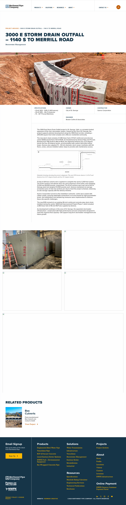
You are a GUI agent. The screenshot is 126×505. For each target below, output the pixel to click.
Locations (100, 465)
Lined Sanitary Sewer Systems (49, 457)
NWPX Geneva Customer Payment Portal (106, 488)
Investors (100, 474)
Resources (60, 8)
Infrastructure (72, 451)
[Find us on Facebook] (108, 496)
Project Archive (12, 28)
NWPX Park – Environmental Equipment (48, 461)
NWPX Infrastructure (104, 477)
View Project (30, 424)
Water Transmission (74, 448)
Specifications (72, 477)
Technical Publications (75, 486)
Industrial (70, 466)
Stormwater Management (77, 457)
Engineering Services (75, 483)
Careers (99, 471)
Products (37, 8)
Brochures (71, 489)
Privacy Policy (12, 497)
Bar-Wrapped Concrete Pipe (48, 465)
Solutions (48, 8)
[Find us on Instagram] (104, 496)
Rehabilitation (72, 463)
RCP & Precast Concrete (46, 454)
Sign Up (12, 456)
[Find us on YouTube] (112, 496)
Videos (99, 468)
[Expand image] (32, 249)
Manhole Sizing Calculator (77, 480)
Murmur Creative (51, 498)
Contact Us (103, 8)
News (98, 458)
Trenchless (71, 454)
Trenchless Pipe (43, 451)
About (71, 8)
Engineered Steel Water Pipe (48, 448)
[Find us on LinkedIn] (97, 496)
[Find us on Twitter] (101, 496)
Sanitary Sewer (73, 460)
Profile (98, 461)
